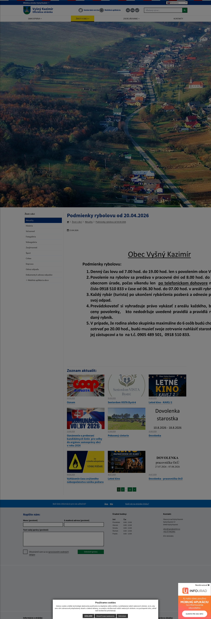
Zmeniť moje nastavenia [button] (105, 616)
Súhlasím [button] (88, 616)
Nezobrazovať (201, 585)
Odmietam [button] (122, 616)
